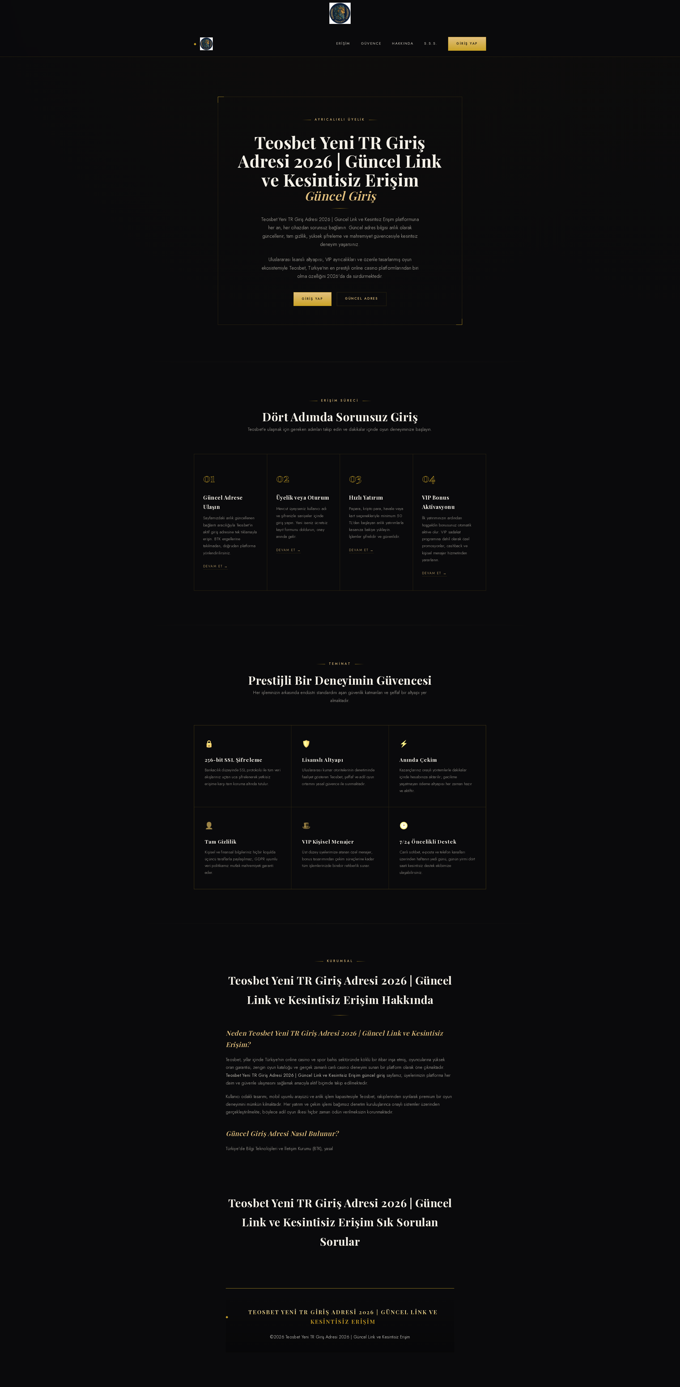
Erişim (343, 43)
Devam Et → (215, 566)
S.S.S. (430, 43)
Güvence (371, 43)
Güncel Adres (361, 298)
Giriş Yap (467, 43)
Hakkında (403, 43)
